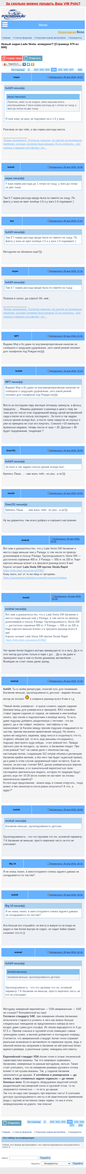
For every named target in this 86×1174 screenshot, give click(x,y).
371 (36, 70)
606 (80, 70)
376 (66, 70)
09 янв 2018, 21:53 (66, 336)
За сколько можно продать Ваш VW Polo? (43, 4)
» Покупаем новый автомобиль (50, 38)
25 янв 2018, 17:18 (66, 681)
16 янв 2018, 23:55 (66, 493)
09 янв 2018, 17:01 (66, 221)
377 (71, 70)
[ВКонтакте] (24, 64)
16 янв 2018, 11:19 (66, 371)
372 (42, 70)
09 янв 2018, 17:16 (66, 271)
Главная (6, 38)
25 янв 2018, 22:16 (66, 952)
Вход (80, 31)
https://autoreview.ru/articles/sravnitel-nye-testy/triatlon (35, 577)
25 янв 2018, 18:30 (66, 895)
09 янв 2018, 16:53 (66, 77)
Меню (43, 24)
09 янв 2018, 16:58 (66, 167)
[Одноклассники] (33, 64)
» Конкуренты (75, 38)
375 (60, 70)
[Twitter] (28, 64)
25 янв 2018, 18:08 (66, 809)
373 (47, 70)
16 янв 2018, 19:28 (66, 450)
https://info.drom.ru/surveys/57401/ (23, 570)
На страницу (18, 70)
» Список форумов (22, 38)
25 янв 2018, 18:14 (66, 863)
